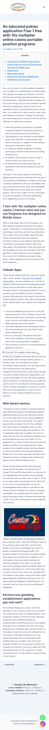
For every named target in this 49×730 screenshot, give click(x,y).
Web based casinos (15, 73)
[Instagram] (42, 724)
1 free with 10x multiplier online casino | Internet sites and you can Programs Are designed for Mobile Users (24, 64)
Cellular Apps (12, 70)
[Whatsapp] (42, 717)
